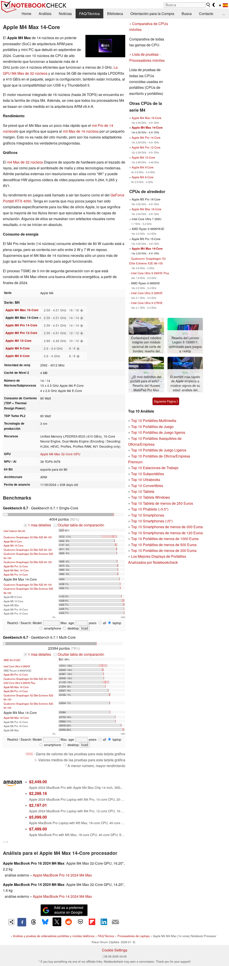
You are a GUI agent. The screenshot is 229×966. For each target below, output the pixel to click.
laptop (116, 622)
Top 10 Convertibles (147, 485)
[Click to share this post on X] (57, 921)
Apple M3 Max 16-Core (16, 687)
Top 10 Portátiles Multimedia (153, 420)
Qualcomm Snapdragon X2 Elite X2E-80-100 (28, 549)
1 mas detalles (38, 525)
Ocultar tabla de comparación (79, 525)
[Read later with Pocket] (80, 921)
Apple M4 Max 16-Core (21, 310)
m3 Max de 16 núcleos (81, 131)
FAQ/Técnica (89, 13)
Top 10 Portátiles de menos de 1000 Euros (165, 538)
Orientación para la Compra (152, 13)
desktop (73, 628)
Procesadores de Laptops (133, 936)
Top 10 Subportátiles (147, 473)
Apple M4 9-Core (17, 348)
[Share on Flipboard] (92, 921)
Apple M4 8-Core (17, 356)
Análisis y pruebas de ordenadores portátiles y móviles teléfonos (53, 936)
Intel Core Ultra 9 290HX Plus (19, 683)
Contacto (206, 13)
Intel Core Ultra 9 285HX (17, 666)
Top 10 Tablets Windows (150, 497)
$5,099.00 (38, 817)
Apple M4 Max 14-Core (147, 128)
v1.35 (5, 841)
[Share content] (11, 922)
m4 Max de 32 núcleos (25, 162)
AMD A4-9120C (12, 660)
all (104, 622)
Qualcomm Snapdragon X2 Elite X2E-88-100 (28, 537)
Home (26, 13)
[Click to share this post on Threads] (33, 922)
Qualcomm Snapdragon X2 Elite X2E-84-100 (28, 562)
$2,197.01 (38, 805)
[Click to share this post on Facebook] (21, 922)
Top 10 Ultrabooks (145, 479)
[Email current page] (115, 922)
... (223, 13)
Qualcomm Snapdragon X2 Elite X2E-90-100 (28, 584)
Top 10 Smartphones (147, 515)
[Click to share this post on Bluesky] (45, 922)
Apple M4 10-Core (18, 340)
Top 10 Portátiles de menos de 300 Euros (164, 550)
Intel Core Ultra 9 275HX (147, 303)
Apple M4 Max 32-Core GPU (60, 454)
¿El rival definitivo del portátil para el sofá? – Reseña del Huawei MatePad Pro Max (146, 383)
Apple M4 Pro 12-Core (21, 333)
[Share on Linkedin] (104, 921)
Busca (187, 13)
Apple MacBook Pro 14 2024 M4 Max (62, 896)
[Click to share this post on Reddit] (68, 921)
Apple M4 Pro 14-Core (21, 325)
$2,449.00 (38, 781)
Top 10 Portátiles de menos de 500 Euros (164, 544)
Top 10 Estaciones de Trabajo (154, 467)
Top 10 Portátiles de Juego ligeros (158, 432)
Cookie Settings (114, 950)
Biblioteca (115, 13)
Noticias (65, 13)
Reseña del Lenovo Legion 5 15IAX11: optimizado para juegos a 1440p (185, 344)
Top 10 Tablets (142, 491)
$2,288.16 (38, 793)
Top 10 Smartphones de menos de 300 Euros (167, 526)
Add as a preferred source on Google (68, 910)
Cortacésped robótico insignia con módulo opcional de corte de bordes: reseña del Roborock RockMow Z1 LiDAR (146, 344)
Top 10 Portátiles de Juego (152, 426)
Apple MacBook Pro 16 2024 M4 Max (62, 875)
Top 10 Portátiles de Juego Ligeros (158, 450)
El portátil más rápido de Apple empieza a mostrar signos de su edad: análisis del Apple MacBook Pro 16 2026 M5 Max (185, 383)
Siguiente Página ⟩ (166, 401)
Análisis (45, 13)
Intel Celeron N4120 (14, 531)
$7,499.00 (38, 829)
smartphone (52, 628)
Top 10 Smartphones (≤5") (152, 520)
